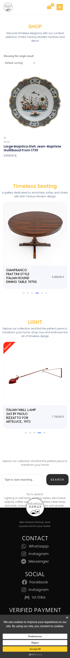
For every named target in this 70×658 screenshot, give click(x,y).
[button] (23, 289)
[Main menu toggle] (60, 7)
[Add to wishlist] (5, 138)
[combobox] (22, 468)
